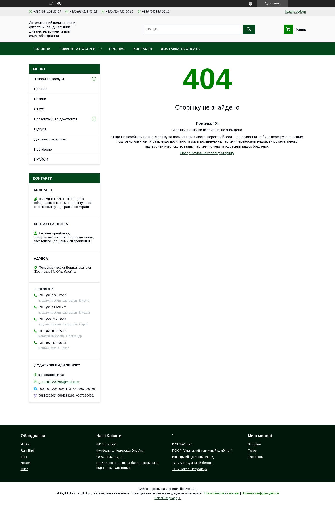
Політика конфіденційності (260, 493)
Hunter (25, 444)
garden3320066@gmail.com (59, 382)
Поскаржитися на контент (221, 493)
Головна (42, 49)
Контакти (142, 49)
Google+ (254, 444)
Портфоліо (43, 149)
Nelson (26, 463)
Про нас (117, 49)
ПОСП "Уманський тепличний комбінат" (202, 450)
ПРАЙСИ (41, 159)
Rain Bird (27, 450)
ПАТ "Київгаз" (182, 444)
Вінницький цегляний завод (193, 457)
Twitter (252, 450)
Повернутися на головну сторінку (207, 153)
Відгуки (40, 129)
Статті (39, 109)
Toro (24, 457)
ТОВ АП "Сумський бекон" (192, 463)
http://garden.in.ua (51, 374)
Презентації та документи (55, 119)
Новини (40, 99)
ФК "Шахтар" (106, 444)
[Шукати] (249, 29)
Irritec (24, 469)
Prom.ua (190, 489)
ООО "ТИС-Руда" (110, 457)
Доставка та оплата (180, 49)
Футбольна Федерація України (120, 450)
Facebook (255, 457)
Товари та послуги (77, 49)
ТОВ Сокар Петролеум (189, 469)
